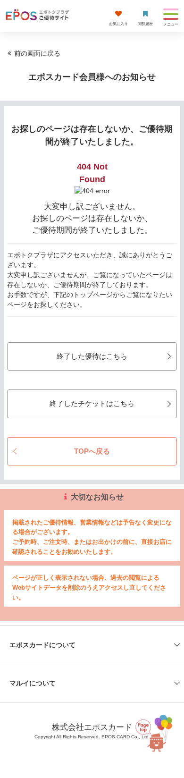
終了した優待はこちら (92, 356)
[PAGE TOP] (153, 732)
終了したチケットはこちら (92, 403)
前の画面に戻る (37, 53)
